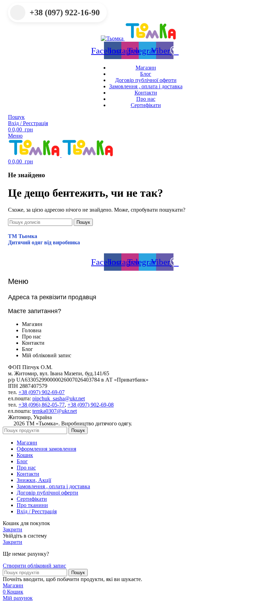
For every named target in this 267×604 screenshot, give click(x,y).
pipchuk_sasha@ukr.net (58, 398)
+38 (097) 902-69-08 (90, 405)
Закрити (12, 529)
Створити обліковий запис (34, 566)
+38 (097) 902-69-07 (41, 392)
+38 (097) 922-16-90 (65, 12)
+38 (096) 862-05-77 (41, 405)
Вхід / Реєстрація (37, 511)
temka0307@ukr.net (54, 411)
